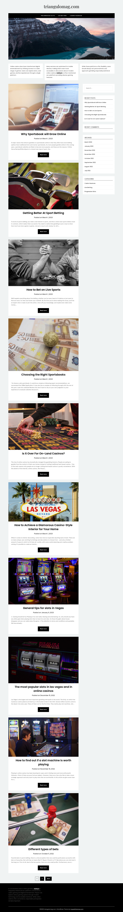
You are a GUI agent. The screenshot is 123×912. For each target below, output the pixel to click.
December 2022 (90, 150)
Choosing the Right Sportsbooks (43, 375)
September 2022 (90, 162)
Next (48, 879)
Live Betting (62, 15)
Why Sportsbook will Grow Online (43, 134)
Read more (43, 154)
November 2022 (90, 154)
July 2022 (87, 170)
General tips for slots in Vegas (43, 608)
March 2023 (88, 142)
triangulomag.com (61, 6)
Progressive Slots (48, 15)
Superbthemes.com (77, 909)
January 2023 (89, 146)
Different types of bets (43, 849)
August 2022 (89, 166)
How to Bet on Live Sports (43, 290)
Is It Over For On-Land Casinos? (43, 453)
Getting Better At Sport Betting (43, 213)
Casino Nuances (76, 15)
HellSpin (59, 73)
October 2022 (89, 158)
